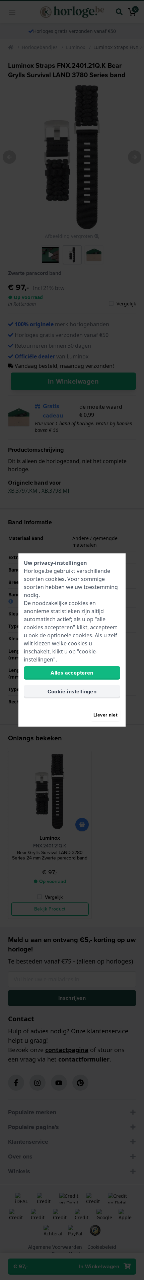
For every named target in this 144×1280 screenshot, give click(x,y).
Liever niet (105, 715)
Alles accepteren (72, 673)
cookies (55, 579)
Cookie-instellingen (72, 691)
